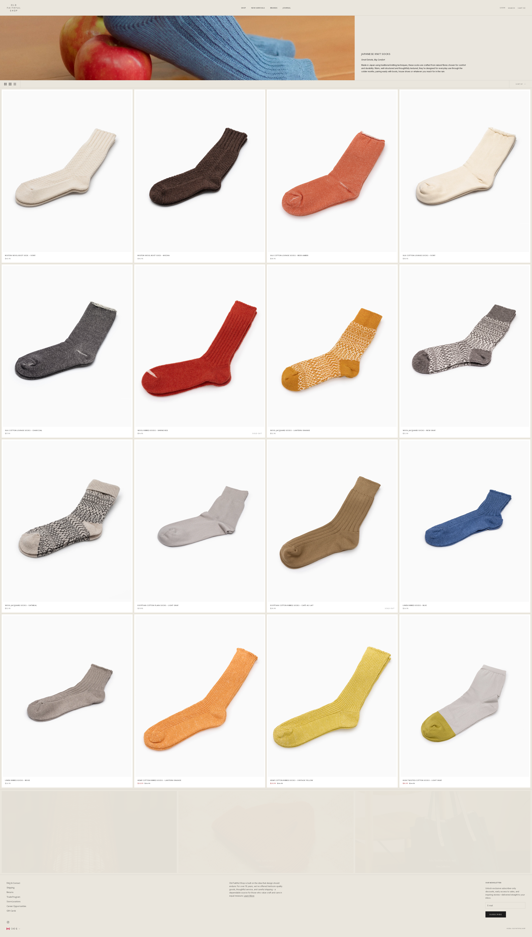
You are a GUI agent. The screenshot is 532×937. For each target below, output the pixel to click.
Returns (10, 892)
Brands (273, 8)
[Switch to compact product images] (15, 84)
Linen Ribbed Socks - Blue (415, 605)
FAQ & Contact (13, 883)
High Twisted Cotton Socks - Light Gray (422, 780)
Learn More (249, 896)
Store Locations (14, 901)
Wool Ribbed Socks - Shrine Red (153, 430)
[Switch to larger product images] (5, 84)
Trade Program (13, 897)
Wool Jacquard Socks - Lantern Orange (290, 430)
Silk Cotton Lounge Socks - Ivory (419, 255)
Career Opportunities (16, 906)
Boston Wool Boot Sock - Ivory (20, 255)
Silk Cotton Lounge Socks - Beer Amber (289, 255)
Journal (287, 8)
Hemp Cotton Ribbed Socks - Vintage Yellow (291, 780)
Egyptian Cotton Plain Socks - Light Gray (158, 605)
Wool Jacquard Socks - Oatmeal (21, 605)
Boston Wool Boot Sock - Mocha (154, 255)
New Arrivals (258, 8)
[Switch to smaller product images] (10, 84)
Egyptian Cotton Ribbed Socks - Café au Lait (292, 605)
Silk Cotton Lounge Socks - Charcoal (23, 430)
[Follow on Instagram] (8, 922)
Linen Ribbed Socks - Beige (17, 780)
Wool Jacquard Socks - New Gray (419, 430)
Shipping (11, 887)
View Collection (89, 866)
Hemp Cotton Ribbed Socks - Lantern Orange (159, 780)
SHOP (243, 8)
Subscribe (495, 914)
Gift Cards (11, 911)
